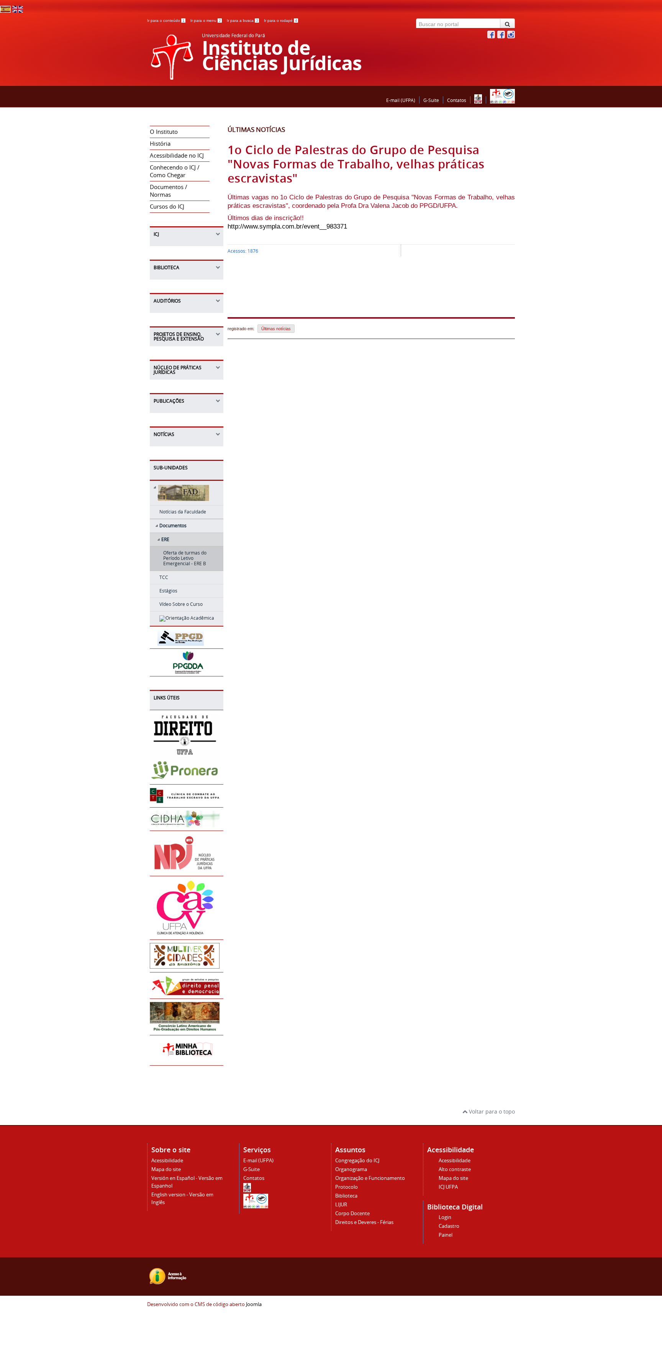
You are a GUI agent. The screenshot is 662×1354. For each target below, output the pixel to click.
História (160, 143)
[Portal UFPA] (478, 100)
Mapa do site (166, 1169)
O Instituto (164, 131)
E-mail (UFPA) (400, 100)
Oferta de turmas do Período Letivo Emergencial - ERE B (184, 558)
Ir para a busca (242, 20)
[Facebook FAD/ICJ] (501, 36)
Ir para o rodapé (280, 20)
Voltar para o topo (491, 1111)
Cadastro (449, 1226)
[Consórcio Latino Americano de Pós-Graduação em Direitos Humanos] (185, 1028)
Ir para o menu (205, 20)
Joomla (254, 1304)
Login (445, 1217)
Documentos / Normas (168, 190)
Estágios (168, 591)
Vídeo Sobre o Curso (181, 604)
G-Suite (431, 100)
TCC (163, 577)
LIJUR (341, 1204)
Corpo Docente (352, 1213)
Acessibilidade (167, 1160)
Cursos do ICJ (167, 206)
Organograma (351, 1169)
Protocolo (346, 1187)
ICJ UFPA (448, 1187)
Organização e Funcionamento (370, 1178)
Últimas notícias (276, 328)
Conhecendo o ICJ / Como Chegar (175, 171)
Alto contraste (455, 1169)
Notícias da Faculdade (182, 512)
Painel (445, 1235)
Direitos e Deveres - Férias (364, 1222)
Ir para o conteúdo (166, 20)
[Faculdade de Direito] (186, 494)
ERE (165, 539)
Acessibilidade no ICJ (177, 155)
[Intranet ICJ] (502, 100)
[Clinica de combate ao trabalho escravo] (185, 800)
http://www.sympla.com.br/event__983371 (287, 226)
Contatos (456, 100)
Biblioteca (346, 1196)
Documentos (173, 525)
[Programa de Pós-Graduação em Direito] (181, 642)
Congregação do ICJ (357, 1160)
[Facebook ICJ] (491, 36)
